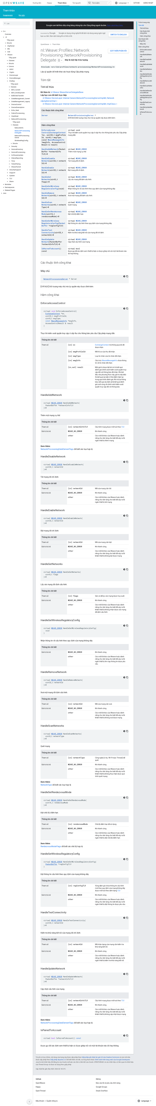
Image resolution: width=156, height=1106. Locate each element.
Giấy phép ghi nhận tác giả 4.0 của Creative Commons (100, 1057)
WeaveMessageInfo (56, 140)
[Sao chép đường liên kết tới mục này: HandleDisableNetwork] (67, 456)
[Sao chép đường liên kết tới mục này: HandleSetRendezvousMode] (73, 792)
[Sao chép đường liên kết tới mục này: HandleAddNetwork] (64, 395)
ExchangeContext (58, 132)
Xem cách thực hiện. (115, 25)
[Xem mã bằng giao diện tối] (124, 276)
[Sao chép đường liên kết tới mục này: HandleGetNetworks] (65, 564)
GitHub (136, 3)
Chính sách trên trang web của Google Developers (112, 1060)
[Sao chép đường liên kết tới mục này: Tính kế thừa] (56, 87)
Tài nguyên (76, 3)
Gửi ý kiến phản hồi (118, 51)
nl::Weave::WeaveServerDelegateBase (67, 92)
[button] (16, 31)
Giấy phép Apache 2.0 (58, 1060)
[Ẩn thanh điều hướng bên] (29, 1101)
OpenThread (40, 1091)
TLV (122, 427)
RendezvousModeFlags (51, 846)
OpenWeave (45, 44)
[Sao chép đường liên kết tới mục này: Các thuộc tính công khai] (73, 262)
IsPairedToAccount (50, 248)
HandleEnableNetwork (48, 169)
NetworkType (46, 785)
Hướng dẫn (37, 3)
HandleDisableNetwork (48, 159)
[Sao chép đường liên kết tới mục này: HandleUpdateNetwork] (67, 968)
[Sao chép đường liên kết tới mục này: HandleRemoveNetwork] (69, 672)
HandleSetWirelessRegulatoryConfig (50, 222)
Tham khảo (62, 3)
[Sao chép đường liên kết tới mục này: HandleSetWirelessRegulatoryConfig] (82, 854)
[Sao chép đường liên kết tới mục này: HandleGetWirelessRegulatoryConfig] (82, 620)
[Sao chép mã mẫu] (127, 276)
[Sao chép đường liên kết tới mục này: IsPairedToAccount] (63, 1030)
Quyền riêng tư (52, 1101)
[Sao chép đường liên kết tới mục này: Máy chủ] (52, 271)
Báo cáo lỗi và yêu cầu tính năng (108, 1083)
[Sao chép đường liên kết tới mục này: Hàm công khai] (61, 295)
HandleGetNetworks (46, 178)
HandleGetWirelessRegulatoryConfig (50, 187)
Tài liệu (22, 16)
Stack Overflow (102, 1091)
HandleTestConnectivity (48, 231)
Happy (49, 3)
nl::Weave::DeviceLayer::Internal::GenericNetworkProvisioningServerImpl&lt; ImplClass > (80, 104)
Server (45, 115)
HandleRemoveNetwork (48, 194)
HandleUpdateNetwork (48, 240)
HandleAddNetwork (50, 149)
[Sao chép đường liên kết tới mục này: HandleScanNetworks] (66, 726)
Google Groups (101, 1087)
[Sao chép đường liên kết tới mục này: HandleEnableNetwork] (67, 510)
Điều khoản (40, 1101)
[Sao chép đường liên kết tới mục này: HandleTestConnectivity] (68, 912)
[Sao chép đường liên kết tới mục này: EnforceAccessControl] (67, 303)
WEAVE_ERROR (81, 149)
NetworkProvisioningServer (81, 115)
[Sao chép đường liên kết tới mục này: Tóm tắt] (52, 80)
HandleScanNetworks (47, 203)
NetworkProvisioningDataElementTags (57, 449)
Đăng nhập (148, 3)
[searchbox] (16, 23)
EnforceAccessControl (48, 131)
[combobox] (99, 3)
